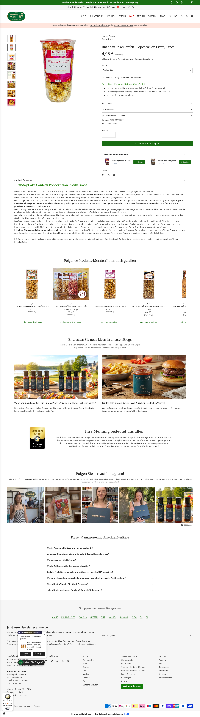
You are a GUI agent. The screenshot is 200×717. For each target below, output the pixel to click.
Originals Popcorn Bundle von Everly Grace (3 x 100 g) (34, 644)
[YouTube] (186, 2)
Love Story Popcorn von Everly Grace (110, 306)
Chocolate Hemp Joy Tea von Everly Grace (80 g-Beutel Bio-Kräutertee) (168, 161)
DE (147, 617)
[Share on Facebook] (102, 175)
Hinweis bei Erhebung (81, 714)
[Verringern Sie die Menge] (104, 134)
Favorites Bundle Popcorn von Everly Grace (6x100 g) (71, 307)
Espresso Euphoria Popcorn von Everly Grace (148, 307)
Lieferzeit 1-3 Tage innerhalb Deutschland (123, 77)
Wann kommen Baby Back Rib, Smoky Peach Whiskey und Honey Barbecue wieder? (55, 403)
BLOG (134, 617)
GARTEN (94, 617)
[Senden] (190, 635)
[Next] (189, 505)
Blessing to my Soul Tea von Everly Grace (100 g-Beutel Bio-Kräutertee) (122, 161)
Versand (121, 59)
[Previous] (11, 505)
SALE (103, 617)
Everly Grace (107, 39)
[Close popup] (44, 634)
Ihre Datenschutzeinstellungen (109, 714)
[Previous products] (185, 154)
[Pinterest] (181, 2)
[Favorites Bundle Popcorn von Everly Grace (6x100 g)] (71, 284)
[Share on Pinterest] (114, 175)
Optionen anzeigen (109, 322)
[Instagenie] (187, 526)
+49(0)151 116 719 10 (135, 7)
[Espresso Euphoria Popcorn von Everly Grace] (148, 284)
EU (141, 617)
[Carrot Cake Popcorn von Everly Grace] (32, 284)
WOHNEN (83, 617)
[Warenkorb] (191, 16)
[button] (20, 71)
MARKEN (112, 617)
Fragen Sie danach (38, 654)
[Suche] (181, 16)
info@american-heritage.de (102, 7)
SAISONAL (124, 617)
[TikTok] (191, 2)
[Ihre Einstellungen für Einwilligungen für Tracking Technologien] (4, 713)
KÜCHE (55, 617)
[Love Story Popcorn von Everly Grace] (109, 284)
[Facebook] (171, 2)
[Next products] (190, 154)
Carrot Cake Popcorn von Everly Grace (32, 306)
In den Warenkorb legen (32, 322)
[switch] (7, 708)
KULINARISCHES (68, 617)
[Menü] (11, 694)
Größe (104, 65)
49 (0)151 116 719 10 (27, 665)
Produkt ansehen (25, 654)
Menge (105, 130)
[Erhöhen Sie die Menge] (113, 134)
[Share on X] (108, 175)
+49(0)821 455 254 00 (73, 7)
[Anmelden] (186, 16)
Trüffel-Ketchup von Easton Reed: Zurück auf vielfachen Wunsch (133, 403)
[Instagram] (176, 2)
